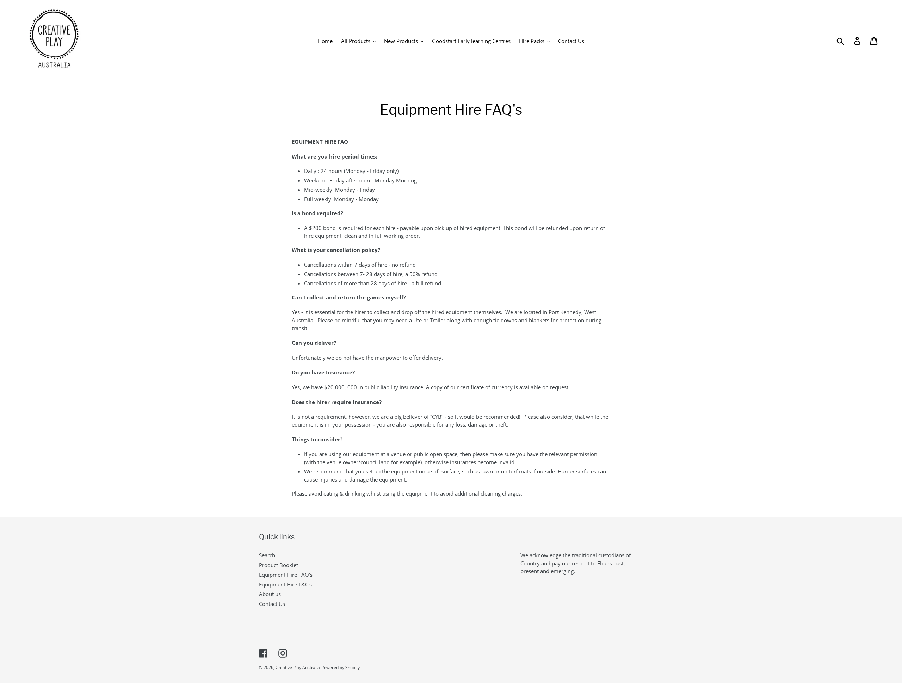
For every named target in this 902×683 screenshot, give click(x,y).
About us (270, 593)
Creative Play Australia (298, 667)
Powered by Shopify (340, 667)
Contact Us (272, 603)
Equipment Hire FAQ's (286, 574)
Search (267, 555)
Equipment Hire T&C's (285, 584)
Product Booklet (278, 565)
